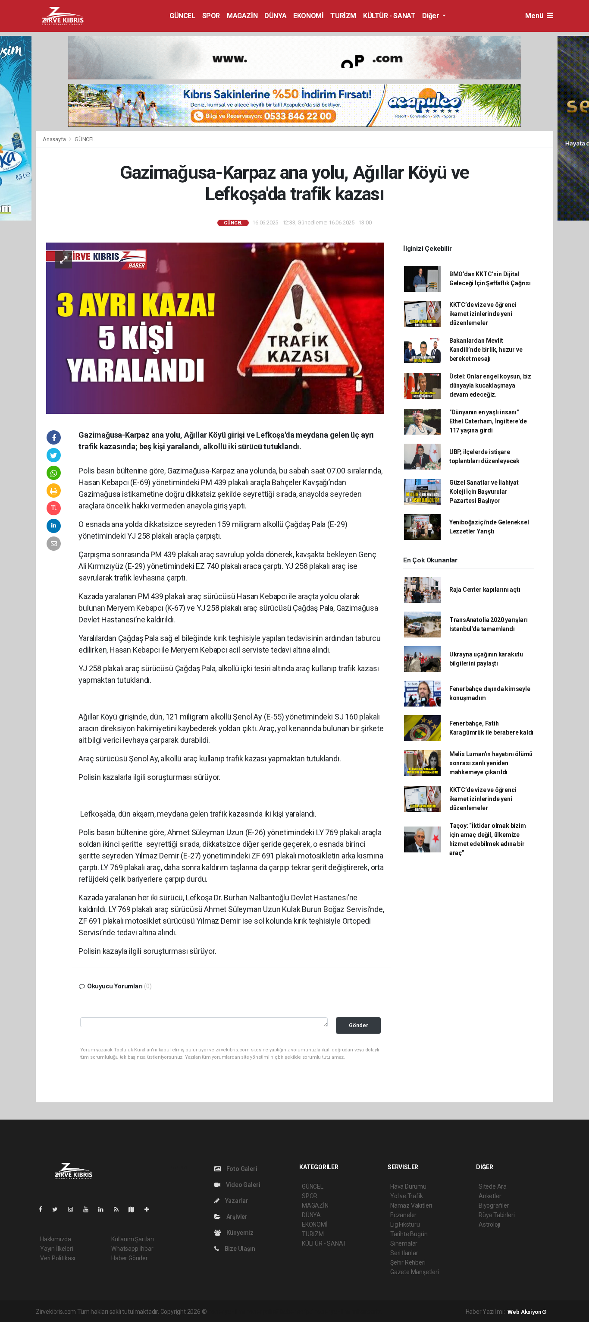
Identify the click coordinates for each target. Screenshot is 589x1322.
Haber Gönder (129, 1258)
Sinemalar (403, 1243)
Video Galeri (242, 1184)
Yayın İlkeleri (56, 1248)
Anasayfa (55, 139)
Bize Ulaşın (239, 1248)
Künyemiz (239, 1232)
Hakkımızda (55, 1239)
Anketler (490, 1196)
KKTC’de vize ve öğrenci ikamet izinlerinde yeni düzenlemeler (483, 313)
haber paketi (262, 1311)
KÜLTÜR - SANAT (389, 16)
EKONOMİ (308, 16)
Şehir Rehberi (408, 1262)
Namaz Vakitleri (411, 1205)
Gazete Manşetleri (414, 1271)
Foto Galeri (241, 1168)
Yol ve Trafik (406, 1196)
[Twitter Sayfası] (58, 1209)
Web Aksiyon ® (527, 1312)
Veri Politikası (57, 1258)
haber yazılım (332, 1311)
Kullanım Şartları (132, 1239)
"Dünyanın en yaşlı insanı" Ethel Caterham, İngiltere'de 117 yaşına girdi (488, 421)
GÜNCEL (182, 16)
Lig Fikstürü (405, 1224)
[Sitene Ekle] (150, 1209)
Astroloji (489, 1224)
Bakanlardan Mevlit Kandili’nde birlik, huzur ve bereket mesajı (486, 349)
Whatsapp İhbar (132, 1248)
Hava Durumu (408, 1186)
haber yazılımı (226, 1311)
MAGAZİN (242, 16)
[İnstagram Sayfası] (74, 1209)
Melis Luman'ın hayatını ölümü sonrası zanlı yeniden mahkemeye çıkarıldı (491, 763)
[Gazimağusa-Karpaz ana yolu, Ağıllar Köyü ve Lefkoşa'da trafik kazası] (215, 327)
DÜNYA (275, 16)
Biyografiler (494, 1205)
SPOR (211, 16)
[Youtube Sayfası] (89, 1209)
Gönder (358, 1025)
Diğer (431, 16)
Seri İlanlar (404, 1252)
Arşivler (236, 1216)
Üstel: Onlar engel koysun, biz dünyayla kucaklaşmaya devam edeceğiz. (490, 385)
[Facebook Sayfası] (44, 1209)
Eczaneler (403, 1215)
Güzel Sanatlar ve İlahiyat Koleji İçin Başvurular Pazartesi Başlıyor (484, 491)
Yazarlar (236, 1200)
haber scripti (296, 1311)
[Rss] (119, 1209)
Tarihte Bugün (409, 1234)
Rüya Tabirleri (496, 1215)
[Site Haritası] (134, 1209)
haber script (366, 1311)
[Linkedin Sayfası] (104, 1209)
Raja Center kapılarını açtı (484, 589)
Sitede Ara (493, 1186)
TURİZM (343, 16)
